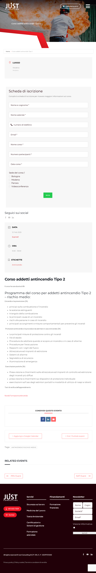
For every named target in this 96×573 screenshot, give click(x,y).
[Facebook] (6, 217)
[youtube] (87, 554)
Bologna (15, 176)
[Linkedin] (48, 419)
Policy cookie (19, 562)
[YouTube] (9, 217)
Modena (15, 180)
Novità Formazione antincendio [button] (16, 396)
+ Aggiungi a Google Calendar (25, 436)
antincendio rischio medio (24, 447)
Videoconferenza (19, 186)
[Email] (53, 419)
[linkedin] (91, 554)
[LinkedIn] (13, 217)
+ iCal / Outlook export (75, 436)
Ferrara (14, 183)
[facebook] (83, 554)
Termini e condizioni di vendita (36, 562)
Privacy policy (9, 562)
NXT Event (81, 476)
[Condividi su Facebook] (43, 419)
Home (14, 20)
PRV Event (16, 476)
